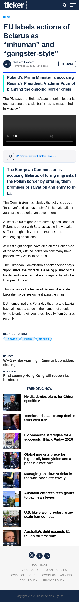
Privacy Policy (53, 580)
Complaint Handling (57, 575)
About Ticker (39, 564)
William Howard (23, 62)
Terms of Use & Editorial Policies (41, 570)
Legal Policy (27, 580)
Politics (28, 338)
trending (44, 338)
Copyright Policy (24, 575)
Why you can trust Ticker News (36, 156)
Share (69, 63)
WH (7, 63)
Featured (12, 338)
